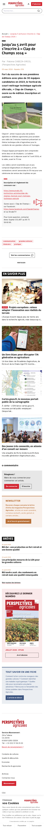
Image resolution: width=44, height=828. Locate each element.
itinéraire (7, 244)
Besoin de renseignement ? (12, 747)
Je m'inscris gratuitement (18, 521)
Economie (6, 762)
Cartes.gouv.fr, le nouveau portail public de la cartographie (20, 400)
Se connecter (11, 486)
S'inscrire (26, 486)
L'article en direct (14, 698)
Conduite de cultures (10, 754)
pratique (17, 244)
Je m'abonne (22, 655)
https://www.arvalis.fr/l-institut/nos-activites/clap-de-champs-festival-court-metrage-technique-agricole (17, 194)
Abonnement (9, 783)
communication (9, 241)
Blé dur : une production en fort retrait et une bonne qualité (22, 548)
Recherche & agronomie (11, 766)
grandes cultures (25, 241)
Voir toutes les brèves (11, 583)
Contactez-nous (8, 778)
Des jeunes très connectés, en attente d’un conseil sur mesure (21, 447)
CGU (4, 793)
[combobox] (22, 10)
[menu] (4, 4)
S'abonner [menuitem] (36, 4)
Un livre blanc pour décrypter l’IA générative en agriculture (20, 356)
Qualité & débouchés (10, 758)
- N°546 (14, 650)
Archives (5, 774)
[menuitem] (28, 4)
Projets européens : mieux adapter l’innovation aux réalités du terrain (21, 310)
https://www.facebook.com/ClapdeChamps (21, 209)
